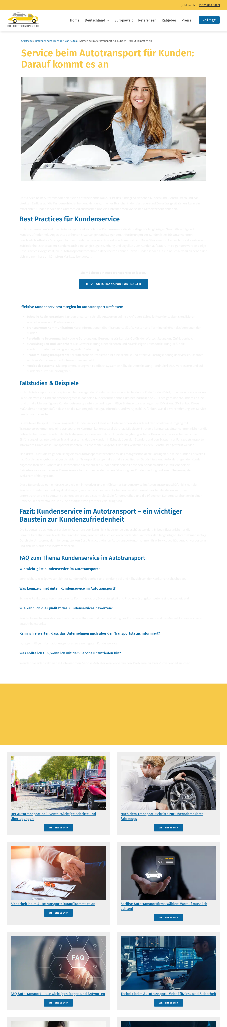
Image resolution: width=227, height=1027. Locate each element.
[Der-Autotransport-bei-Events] (58, 757)
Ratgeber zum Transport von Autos (56, 40)
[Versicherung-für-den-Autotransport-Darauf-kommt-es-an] (168, 1022)
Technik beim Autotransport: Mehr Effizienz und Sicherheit (168, 994)
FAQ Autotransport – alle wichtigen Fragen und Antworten (58, 994)
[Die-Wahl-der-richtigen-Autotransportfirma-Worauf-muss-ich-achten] (168, 847)
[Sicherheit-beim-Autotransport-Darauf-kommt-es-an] (58, 847)
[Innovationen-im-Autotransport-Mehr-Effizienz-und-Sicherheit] (168, 937)
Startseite (27, 40)
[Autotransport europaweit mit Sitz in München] (23, 13)
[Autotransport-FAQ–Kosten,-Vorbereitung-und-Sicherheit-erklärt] (58, 937)
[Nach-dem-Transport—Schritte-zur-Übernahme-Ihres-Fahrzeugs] (168, 757)
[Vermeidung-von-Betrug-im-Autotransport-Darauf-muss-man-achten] (58, 1022)
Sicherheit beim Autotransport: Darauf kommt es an (53, 904)
